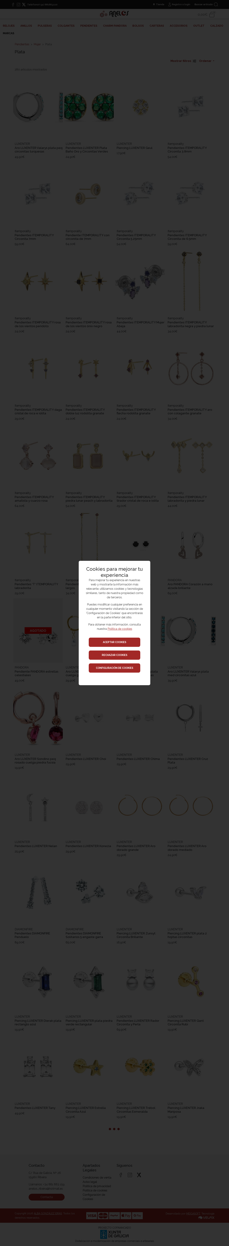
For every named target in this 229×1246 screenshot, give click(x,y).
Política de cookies (120, 629)
